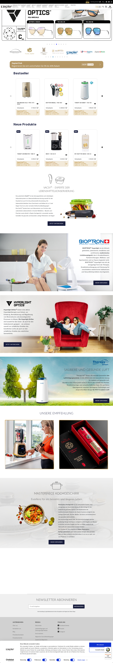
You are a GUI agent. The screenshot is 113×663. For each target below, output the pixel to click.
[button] (3, 22)
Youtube (62, 628)
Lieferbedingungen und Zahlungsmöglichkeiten (41, 629)
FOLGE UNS (61, 622)
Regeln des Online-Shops (69, 611)
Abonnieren (79, 606)
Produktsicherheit (17, 638)
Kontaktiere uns (17, 628)
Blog (14, 631)
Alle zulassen (100, 644)
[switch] (44, 660)
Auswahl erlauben (100, 649)
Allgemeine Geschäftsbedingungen (44, 636)
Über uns (15, 625)
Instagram (62, 631)
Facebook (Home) (64, 625)
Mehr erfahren (101, 282)
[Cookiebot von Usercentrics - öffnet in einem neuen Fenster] (10, 660)
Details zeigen (81, 660)
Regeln (37, 622)
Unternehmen (18, 622)
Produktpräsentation (18, 634)
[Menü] (110, 648)
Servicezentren (39, 633)
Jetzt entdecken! (56, 223)
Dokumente (38, 625)
